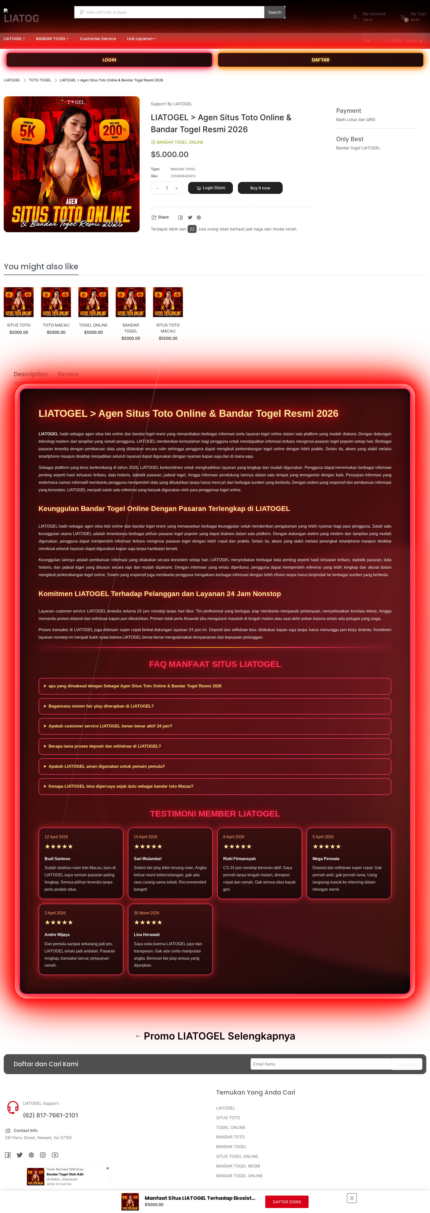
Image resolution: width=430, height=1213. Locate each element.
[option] (18, 317)
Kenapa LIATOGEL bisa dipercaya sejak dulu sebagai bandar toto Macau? (121, 786)
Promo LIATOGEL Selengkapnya (218, 1036)
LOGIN (109, 59)
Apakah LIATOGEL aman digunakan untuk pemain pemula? (107, 766)
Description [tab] (31, 374)
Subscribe (407, 1064)
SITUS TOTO (18, 325)
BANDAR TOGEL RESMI (238, 1165)
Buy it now (260, 187)
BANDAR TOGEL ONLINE (239, 1175)
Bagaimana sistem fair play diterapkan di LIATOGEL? (101, 706)
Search (274, 12)
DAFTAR (320, 59)
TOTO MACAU (56, 325)
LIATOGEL (12, 80)
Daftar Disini (287, 1201)
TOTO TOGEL (40, 80)
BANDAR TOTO (230, 1136)
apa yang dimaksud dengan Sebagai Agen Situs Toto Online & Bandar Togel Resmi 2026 (135, 686)
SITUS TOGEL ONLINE (237, 1156)
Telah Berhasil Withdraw (65, 1169)
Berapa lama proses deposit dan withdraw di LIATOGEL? (105, 746)
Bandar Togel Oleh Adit (65, 1174)
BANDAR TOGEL (231, 1146)
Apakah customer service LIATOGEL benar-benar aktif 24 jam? (110, 726)
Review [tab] (68, 374)
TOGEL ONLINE (93, 325)
